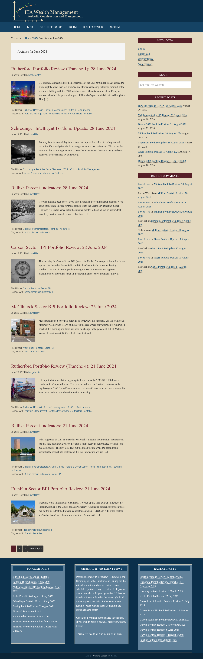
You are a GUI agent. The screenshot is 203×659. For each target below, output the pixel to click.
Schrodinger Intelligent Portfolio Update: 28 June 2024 (63, 128)
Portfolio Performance (79, 110)
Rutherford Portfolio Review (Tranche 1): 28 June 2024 (63, 68)
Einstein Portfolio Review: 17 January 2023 (161, 576)
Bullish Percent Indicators (35, 229)
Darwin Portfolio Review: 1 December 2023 (162, 634)
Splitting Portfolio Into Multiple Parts (158, 639)
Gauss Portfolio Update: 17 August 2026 (158, 151)
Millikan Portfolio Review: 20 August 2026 (159, 133)
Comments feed (146, 58)
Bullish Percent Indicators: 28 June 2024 (49, 187)
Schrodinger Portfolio (34, 169)
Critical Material (57, 466)
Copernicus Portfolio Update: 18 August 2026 (161, 142)
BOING (114, 655)
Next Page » (36, 548)
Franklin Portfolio (31, 530)
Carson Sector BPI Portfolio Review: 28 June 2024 (59, 247)
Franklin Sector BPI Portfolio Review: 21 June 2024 (60, 488)
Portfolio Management (55, 110)
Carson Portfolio (31, 288)
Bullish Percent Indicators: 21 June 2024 (49, 425)
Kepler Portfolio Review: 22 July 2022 (159, 596)
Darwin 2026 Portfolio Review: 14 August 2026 (162, 160)
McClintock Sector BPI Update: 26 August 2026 (162, 114)
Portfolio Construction (76, 466)
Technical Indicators (59, 229)
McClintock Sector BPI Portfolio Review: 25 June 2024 (64, 306)
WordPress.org (145, 63)
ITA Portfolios (70, 169)
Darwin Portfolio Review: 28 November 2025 (162, 624)
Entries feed (144, 53)
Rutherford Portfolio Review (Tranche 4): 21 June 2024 (63, 366)
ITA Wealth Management (50, 11)
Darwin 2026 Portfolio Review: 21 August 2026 (162, 124)
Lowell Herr (144, 184)
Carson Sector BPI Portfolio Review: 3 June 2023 (165, 619)
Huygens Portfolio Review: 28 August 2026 (160, 105)
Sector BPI (46, 288)
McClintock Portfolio (33, 348)
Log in (141, 48)
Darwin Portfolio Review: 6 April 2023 (159, 629)
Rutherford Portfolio (33, 110)
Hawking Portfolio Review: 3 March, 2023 (161, 591)
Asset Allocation (54, 169)
